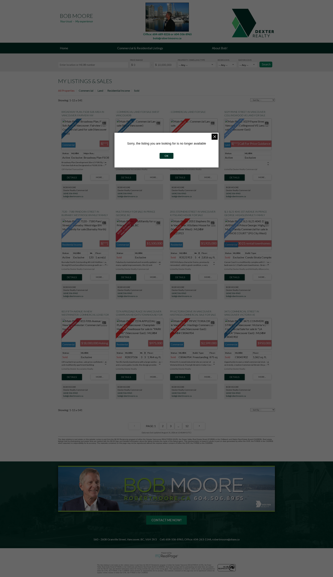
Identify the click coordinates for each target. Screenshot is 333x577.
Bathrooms (244, 60)
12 (187, 426)
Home (64, 48)
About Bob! (220, 48)
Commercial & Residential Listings (140, 48)
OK (166, 155)
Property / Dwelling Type (191, 60)
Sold (136, 90)
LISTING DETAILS (72, 177)
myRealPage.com (166, 556)
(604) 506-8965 (70, 193)
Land (100, 90)
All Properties (66, 90)
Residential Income (118, 90)
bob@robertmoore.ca (73, 196)
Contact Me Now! (166, 520)
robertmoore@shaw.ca (226, 539)
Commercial (86, 90)
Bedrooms (223, 60)
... (178, 426)
